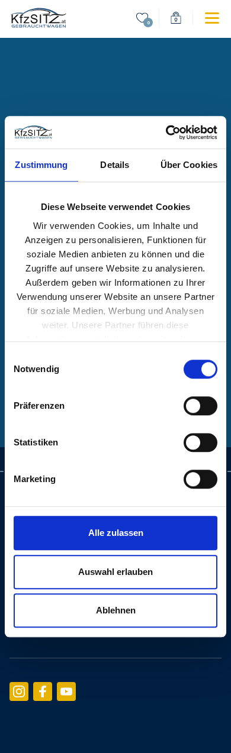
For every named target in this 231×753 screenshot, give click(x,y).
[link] (37, 18)
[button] (202, 17)
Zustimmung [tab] (41, 165)
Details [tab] (114, 165)
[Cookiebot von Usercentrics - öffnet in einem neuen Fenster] (166, 132)
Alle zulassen (115, 533)
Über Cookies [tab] (189, 165)
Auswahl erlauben (115, 572)
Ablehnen (116, 610)
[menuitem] (142, 18)
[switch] (200, 405)
